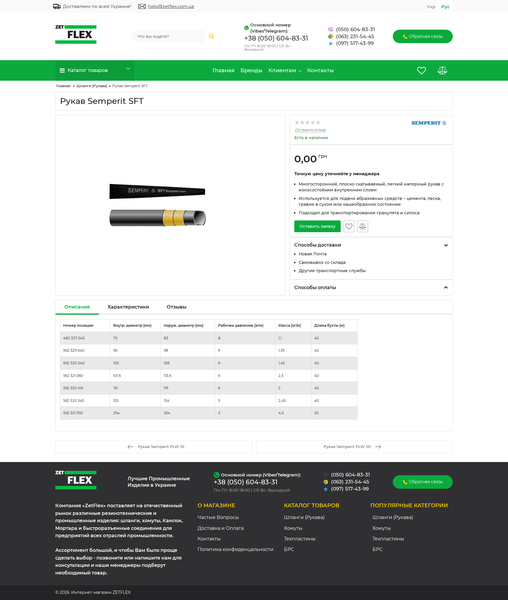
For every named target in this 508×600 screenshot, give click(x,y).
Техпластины (300, 539)
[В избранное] (349, 226)
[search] (211, 36)
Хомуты (293, 528)
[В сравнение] (362, 226)
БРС (289, 549)
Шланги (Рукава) (304, 517)
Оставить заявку (317, 226)
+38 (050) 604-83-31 (276, 38)
